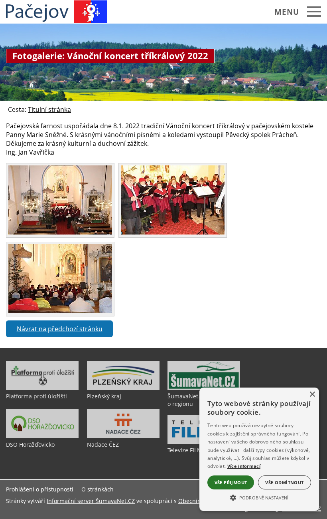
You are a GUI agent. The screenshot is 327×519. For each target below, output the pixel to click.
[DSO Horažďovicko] (42, 436)
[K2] (173, 232)
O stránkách (97, 489)
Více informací (243, 466)
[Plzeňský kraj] (123, 388)
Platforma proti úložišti (36, 396)
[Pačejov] (56, 11)
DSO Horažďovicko (30, 444)
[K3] (60, 310)
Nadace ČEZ (103, 444)
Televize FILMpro (189, 450)
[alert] (259, 449)
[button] (259, 497)
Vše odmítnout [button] (284, 482)
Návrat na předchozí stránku (59, 328)
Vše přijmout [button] (231, 482)
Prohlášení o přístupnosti (39, 489)
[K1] (60, 232)
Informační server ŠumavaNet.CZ (91, 501)
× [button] (312, 395)
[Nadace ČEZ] (123, 436)
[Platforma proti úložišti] (42, 388)
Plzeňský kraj (104, 396)
